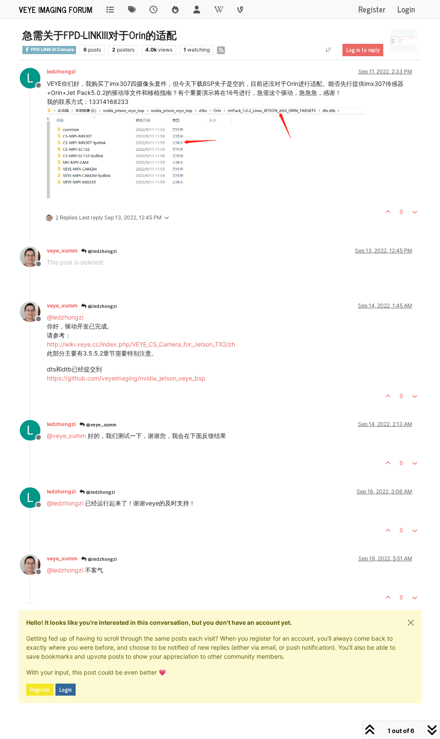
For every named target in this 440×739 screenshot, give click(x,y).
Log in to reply (362, 50)
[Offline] (33, 256)
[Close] (411, 622)
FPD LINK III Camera (52, 49)
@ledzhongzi (101, 250)
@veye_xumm (100, 424)
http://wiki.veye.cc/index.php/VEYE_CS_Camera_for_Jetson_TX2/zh (141, 344)
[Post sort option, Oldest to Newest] (328, 50)
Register (40, 689)
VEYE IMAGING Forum (55, 9)
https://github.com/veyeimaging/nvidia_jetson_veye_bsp (126, 378)
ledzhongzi (61, 71)
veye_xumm (62, 250)
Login (65, 689)
